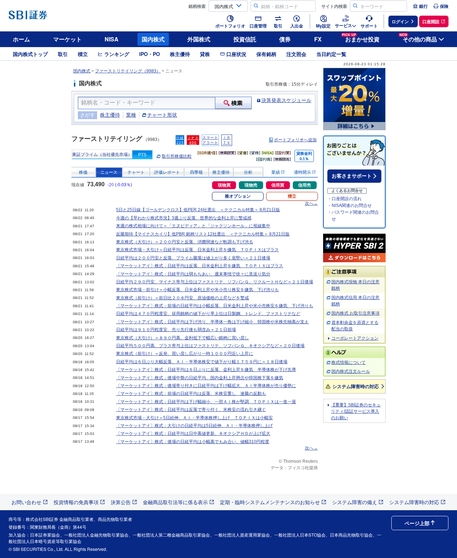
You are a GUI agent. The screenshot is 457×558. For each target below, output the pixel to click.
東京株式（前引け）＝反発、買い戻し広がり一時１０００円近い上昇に (184, 353)
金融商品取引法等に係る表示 (175, 501)
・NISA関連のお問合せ (349, 205)
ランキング (116, 53)
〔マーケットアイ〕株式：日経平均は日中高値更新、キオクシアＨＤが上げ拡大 (193, 433)
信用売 (304, 185)
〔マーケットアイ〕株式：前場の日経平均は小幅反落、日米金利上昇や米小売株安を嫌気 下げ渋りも (214, 305)
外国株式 (198, 39)
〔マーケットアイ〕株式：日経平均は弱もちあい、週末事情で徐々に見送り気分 (193, 274)
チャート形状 (162, 115)
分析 (248, 172)
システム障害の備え (354, 501)
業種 (131, 115)
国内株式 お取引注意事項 (355, 313)
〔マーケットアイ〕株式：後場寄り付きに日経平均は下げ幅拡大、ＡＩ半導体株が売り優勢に (206, 385)
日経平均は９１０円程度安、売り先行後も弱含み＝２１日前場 (176, 329)
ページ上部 (417, 523)
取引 (63, 53)
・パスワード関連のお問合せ (353, 216)
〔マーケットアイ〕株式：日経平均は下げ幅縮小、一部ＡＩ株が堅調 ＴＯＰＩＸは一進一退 (206, 401)
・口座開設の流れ (344, 198)
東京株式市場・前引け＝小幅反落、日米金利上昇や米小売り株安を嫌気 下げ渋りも (197, 289)
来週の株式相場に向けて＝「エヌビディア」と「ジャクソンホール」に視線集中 (193, 225)
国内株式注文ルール (350, 371)
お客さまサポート (352, 176)
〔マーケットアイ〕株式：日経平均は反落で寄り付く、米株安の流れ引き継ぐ (191, 409)
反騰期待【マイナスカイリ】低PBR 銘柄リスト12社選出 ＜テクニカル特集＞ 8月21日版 (203, 234)
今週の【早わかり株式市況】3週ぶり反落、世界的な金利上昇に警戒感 (183, 217)
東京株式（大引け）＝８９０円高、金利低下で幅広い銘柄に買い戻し (182, 337)
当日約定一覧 (331, 53)
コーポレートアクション (354, 338)
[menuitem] (420, 6)
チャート (136, 172)
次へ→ (311, 203)
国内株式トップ (30, 53)
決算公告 (121, 501)
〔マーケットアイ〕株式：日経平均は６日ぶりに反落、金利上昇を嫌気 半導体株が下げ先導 (206, 369)
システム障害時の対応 (355, 386)
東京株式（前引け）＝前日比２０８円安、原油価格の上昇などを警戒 (182, 297)
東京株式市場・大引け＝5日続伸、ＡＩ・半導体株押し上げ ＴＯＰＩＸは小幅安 (194, 417)
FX (318, 39)
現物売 (251, 185)
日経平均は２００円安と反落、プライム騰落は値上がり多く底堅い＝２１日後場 (193, 257)
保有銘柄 (266, 53)
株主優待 (180, 53)
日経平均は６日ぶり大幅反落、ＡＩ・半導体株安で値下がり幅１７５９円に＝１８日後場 (201, 361)
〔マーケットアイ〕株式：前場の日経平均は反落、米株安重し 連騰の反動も (191, 393)
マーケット (67, 39)
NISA (112, 39)
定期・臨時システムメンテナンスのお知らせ (270, 501)
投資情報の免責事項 (76, 501)
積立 (83, 53)
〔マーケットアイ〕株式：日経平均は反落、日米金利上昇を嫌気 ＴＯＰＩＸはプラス (199, 265)
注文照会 (296, 53)
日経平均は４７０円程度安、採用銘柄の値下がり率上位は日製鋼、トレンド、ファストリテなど (208, 313)
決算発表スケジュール (286, 100)
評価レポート (167, 172)
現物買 (224, 185)
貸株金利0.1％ (304, 156)
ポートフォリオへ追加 (295, 139)
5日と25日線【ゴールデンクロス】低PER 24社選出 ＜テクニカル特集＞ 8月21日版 (198, 209)
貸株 (205, 53)
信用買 (277, 185)
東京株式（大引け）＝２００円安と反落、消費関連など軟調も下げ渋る (184, 241)
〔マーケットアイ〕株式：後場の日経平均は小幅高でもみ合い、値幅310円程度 (192, 441)
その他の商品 (418, 38)
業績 (276, 172)
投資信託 (244, 39)
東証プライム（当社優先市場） (102, 154)
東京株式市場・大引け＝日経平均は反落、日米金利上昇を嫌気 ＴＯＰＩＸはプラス (197, 249)
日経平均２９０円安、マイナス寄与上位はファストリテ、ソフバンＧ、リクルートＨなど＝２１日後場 (214, 281)
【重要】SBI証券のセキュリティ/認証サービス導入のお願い (356, 411)
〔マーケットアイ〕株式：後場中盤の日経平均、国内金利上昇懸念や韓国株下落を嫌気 (199, 377)
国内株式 (153, 39)
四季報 (196, 172)
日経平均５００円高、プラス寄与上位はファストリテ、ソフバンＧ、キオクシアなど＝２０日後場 (210, 345)
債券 (285, 39)
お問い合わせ (26, 501)
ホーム (21, 39)
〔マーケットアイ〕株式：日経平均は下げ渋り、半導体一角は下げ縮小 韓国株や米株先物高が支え (212, 321)
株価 (83, 172)
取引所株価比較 (177, 156)
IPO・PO (149, 53)
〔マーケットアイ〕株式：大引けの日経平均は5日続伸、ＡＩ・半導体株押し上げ (194, 425)
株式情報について (348, 362)
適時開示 (303, 172)
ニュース (108, 172)
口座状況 (236, 53)
